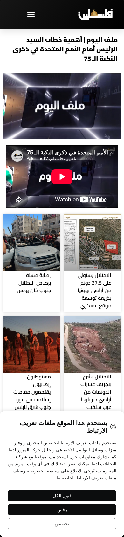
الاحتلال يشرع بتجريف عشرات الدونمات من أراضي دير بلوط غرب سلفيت (95, 392)
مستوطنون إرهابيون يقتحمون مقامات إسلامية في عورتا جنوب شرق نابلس (32, 392)
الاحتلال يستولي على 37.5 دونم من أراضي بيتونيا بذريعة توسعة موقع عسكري (94, 290)
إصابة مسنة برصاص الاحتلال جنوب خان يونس (34, 282)
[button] (31, 14)
